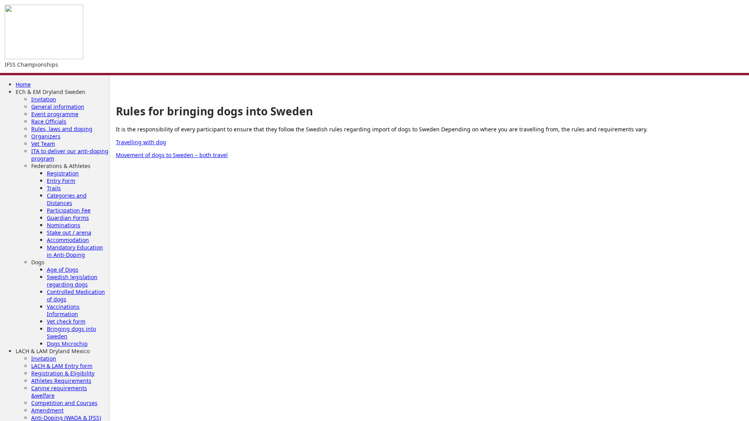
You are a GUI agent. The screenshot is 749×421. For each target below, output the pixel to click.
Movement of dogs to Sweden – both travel (172, 155)
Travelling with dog (141, 142)
